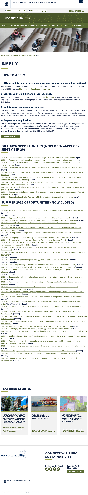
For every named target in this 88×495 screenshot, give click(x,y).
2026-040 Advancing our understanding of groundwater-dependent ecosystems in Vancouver (37, 160)
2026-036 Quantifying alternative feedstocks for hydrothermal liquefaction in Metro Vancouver (38, 351)
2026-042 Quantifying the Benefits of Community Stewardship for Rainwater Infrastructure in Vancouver (42, 167)
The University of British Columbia (8, 4)
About (5, 25)
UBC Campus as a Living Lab (16, 11)
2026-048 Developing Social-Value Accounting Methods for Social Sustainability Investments (37, 197)
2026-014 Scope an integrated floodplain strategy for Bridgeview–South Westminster (34, 260)
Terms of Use (19, 492)
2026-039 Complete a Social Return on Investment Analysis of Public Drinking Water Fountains (38, 157)
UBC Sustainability (14, 455)
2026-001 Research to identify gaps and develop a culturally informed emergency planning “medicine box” (42, 210)
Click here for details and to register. (35, 89)
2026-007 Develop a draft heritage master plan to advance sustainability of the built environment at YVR (42, 233)
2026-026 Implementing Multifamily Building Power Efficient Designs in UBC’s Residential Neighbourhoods (42, 306)
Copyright (27, 492)
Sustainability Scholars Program (24, 55)
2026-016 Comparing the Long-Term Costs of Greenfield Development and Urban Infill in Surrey (38, 264)
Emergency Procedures (7, 492)
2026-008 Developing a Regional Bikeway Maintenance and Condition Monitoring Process (36, 237)
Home (3, 55)
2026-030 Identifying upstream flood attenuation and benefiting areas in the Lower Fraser (36, 326)
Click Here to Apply (10, 136)
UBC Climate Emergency (38, 11)
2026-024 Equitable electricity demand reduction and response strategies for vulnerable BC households (41, 297)
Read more (14, 415)
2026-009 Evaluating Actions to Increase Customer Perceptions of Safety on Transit (33, 240)
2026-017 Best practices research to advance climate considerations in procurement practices (38, 267)
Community (56, 25)
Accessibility (35, 492)
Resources (67, 25)
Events (81, 25)
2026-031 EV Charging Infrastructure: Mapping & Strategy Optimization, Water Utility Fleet (36, 328)
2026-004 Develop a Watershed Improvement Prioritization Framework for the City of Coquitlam (39, 220)
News (76, 25)
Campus (34, 25)
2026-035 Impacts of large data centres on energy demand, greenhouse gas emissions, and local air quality (43, 346)
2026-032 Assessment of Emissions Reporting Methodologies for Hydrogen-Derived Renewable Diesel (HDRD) (44, 331)
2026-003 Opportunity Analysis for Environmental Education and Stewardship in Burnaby (36, 218)
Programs (44, 25)
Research (25, 25)
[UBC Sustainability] (17, 18)
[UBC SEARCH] (81, 1)
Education (14, 25)
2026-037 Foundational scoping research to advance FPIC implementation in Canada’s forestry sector (40, 353)
